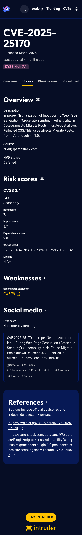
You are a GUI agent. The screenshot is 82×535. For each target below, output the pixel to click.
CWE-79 (9, 294)
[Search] (24, 9)
